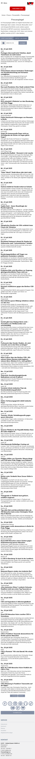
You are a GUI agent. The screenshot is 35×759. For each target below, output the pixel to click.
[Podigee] (25, 703)
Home (3, 15)
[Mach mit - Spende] (22, 707)
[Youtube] (12, 707)
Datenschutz (4, 724)
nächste (22, 696)
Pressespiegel (25, 15)
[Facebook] (4, 703)
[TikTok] (30, 703)
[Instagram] (9, 703)
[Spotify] (20, 703)
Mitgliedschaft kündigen (7, 732)
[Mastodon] (17, 707)
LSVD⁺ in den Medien (6, 38)
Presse (9, 15)
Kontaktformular (17, 712)
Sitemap (3, 728)
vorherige (15, 696)
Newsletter (3, 730)
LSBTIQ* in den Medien (21, 38)
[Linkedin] (15, 703)
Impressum (3, 726)
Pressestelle (16, 15)
